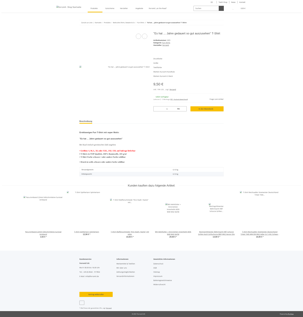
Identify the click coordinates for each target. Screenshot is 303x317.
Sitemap (156, 272)
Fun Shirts (166, 43)
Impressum (157, 276)
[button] (228, 8)
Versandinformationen (125, 276)
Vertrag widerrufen (96, 294)
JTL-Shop (291, 314)
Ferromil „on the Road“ (158, 8)
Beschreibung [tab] (85, 121)
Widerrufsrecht (159, 284)
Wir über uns (121, 268)
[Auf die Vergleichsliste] (138, 36)
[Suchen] (221, 8)
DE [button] (212, 2)
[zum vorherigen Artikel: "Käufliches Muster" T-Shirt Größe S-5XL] (215, 22)
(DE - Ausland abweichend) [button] (179, 99)
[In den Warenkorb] (81, 30)
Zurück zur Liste (86, 22)
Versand (172, 89)
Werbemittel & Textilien (125, 264)
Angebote (139, 8)
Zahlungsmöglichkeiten (125, 272)
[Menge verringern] (156, 108)
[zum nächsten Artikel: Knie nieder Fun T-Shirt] (221, 22)
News (233, 2)
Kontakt (242, 2)
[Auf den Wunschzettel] (144, 36)
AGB (155, 268)
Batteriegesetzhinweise (162, 280)
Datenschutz (158, 264)
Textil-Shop (223, 2)
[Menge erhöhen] (184, 108)
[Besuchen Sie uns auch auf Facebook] (81, 303)
